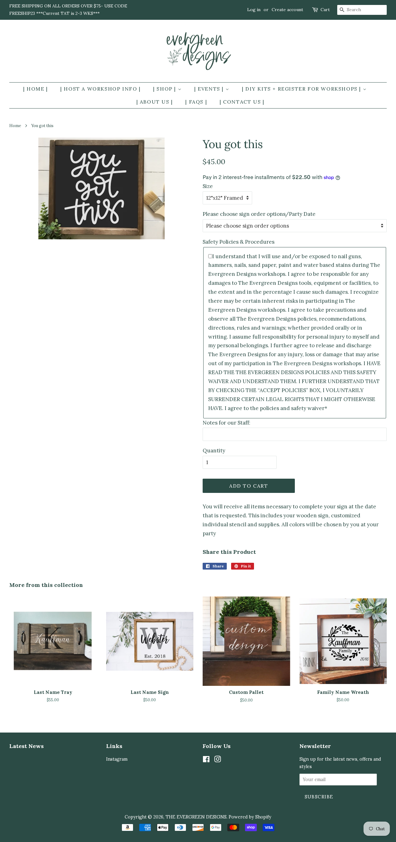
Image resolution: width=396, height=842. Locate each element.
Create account (287, 9)
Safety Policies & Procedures (238, 241)
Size (208, 186)
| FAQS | (196, 102)
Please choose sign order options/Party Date (259, 214)
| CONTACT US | (242, 102)
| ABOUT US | (154, 102)
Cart (325, 9)
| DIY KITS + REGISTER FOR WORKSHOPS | (302, 89)
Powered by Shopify (250, 817)
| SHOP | (165, 89)
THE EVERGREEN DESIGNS (196, 817)
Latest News (26, 746)
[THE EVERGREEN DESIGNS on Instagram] (217, 760)
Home (15, 125)
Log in (253, 9)
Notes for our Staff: (226, 422)
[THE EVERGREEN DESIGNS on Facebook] (206, 760)
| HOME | (35, 89)
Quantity (214, 450)
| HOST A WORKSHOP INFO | (100, 89)
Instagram (116, 759)
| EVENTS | (210, 89)
